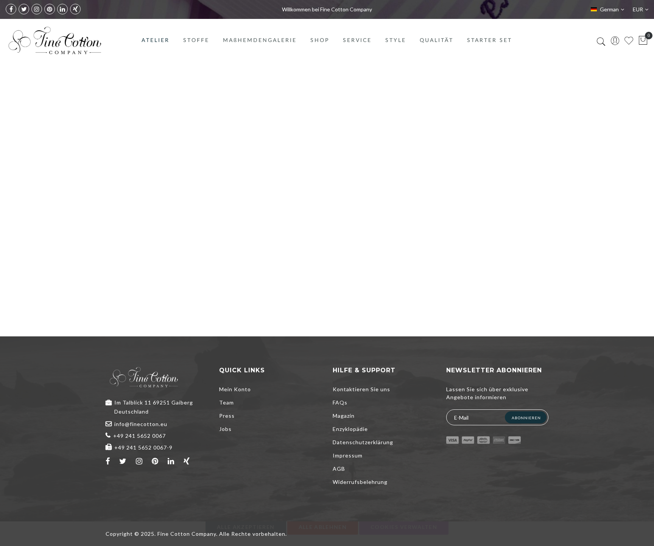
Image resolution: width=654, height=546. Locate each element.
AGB (339, 468)
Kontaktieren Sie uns (361, 389)
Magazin (344, 415)
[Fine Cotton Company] (54, 40)
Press (227, 415)
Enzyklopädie (350, 429)
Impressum (348, 455)
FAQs (340, 402)
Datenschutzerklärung (363, 442)
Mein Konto (235, 389)
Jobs (225, 429)
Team (226, 402)
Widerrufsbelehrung (360, 482)
